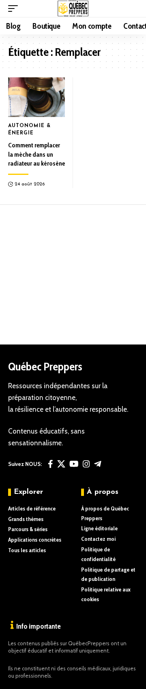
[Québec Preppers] (73, 8)
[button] (15, 8)
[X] (61, 464)
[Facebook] (50, 464)
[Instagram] (86, 464)
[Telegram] (97, 464)
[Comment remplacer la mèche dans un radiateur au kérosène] (36, 97)
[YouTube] (74, 464)
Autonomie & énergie (29, 129)
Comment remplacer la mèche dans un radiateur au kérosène (36, 154)
